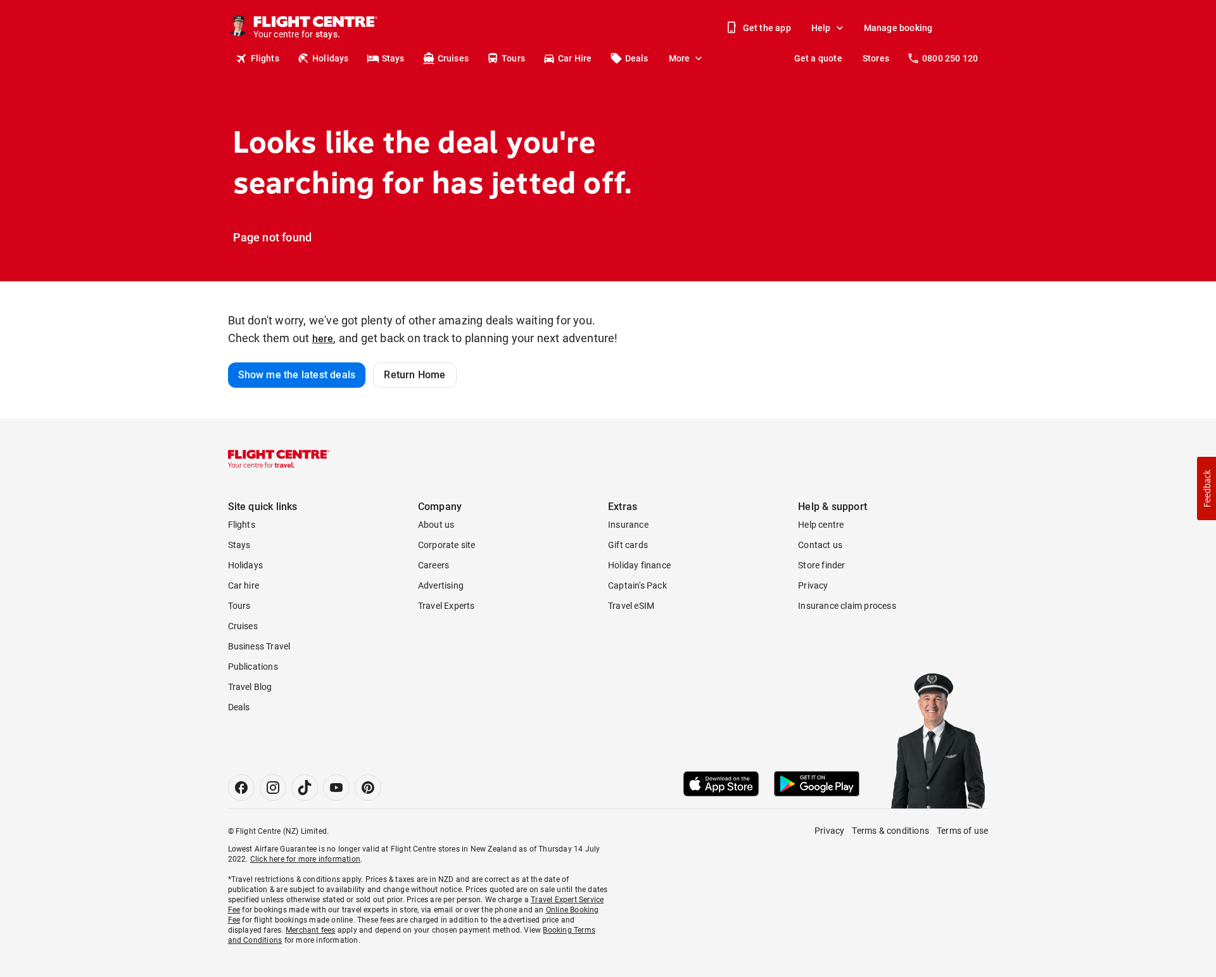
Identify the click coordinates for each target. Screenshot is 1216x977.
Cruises (453, 58)
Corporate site (447, 545)
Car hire (244, 585)
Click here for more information (305, 859)
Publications (253, 666)
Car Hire (575, 58)
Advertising (441, 585)
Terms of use (962, 831)
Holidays (330, 58)
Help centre (821, 525)
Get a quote (818, 58)
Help (821, 28)
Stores (876, 58)
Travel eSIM (631, 606)
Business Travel (259, 646)
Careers (433, 565)
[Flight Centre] (278, 459)
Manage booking (898, 28)
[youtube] (336, 787)
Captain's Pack (637, 585)
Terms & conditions (890, 831)
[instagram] (273, 787)
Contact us (820, 545)
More (679, 58)
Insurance (628, 525)
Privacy (813, 585)
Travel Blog (250, 687)
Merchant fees (311, 930)
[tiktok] (304, 787)
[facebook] (241, 787)
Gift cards (628, 545)
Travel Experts (446, 606)
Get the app (767, 28)
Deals (637, 58)
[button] (1206, 488)
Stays (393, 58)
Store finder (821, 565)
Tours (513, 58)
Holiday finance (639, 565)
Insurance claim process (847, 606)
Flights (265, 58)
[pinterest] (368, 787)
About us (436, 525)
